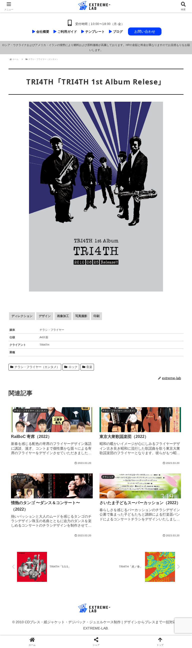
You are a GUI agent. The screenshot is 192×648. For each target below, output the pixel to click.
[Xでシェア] (31, 643)
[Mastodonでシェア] (75, 643)
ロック (73, 367)
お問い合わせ (144, 31)
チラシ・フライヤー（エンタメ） (37, 367)
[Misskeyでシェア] (160, 643)
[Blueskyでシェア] (117, 643)
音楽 (89, 367)
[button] (177, 560)
